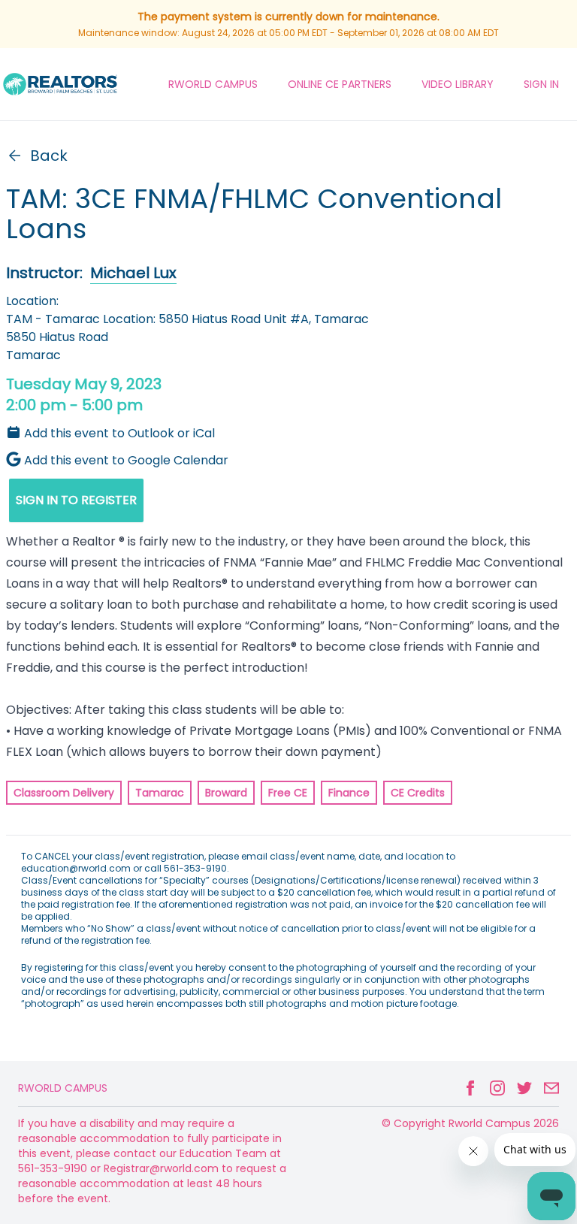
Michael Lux (133, 272)
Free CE (287, 792)
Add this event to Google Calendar (126, 460)
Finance (349, 792)
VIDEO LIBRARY (457, 84)
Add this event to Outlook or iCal (119, 433)
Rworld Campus (62, 1088)
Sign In (541, 84)
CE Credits (418, 792)
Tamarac (159, 792)
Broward (226, 792)
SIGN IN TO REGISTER (76, 500)
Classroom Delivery (64, 792)
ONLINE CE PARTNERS (339, 84)
